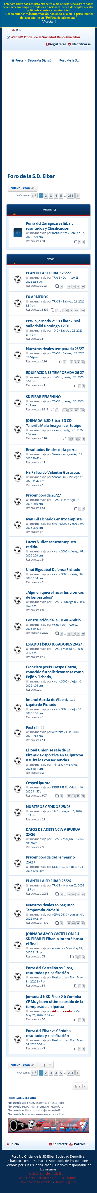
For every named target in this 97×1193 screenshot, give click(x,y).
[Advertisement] (48, 119)
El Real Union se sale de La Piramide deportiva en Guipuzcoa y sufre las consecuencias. (54, 755)
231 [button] (70, 195)
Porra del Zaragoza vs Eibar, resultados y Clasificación (49, 226)
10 (83, 362)
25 (73, 286)
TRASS (56, 277)
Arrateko (57, 732)
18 (69, 796)
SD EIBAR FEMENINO (43, 396)
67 (69, 894)
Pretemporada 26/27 (43, 495)
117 (76, 310)
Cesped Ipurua (38, 782)
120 (76, 410)
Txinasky (57, 765)
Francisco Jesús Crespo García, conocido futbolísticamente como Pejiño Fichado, (55, 671)
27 (83, 286)
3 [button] (51, 195)
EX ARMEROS (37, 296)
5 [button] (61, 195)
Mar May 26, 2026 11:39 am (53, 1013)
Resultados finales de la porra (51, 449)
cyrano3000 (59, 524)
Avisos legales (65, 1182)
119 (70, 410)
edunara (57, 948)
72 (69, 633)
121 (82, 410)
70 (83, 894)
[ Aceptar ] (48, 21)
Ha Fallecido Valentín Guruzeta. (53, 472)
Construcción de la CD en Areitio (53, 620)
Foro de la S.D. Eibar (31, 176)
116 (70, 310)
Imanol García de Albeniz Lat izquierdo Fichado (50, 702)
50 (83, 923)
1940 (55, 330)
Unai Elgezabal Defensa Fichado (53, 569)
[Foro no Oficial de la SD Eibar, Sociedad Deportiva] (49, 1125)
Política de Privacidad (37, 1182)
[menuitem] (16, 30)
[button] (34, 196)
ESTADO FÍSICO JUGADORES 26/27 (54, 644)
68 (73, 894)
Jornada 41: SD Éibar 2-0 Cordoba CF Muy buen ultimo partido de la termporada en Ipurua (54, 1001)
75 (83, 633)
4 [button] (56, 195)
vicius (55, 430)
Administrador (62, 1011)
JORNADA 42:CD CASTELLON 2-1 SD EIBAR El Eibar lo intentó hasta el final (54, 938)
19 (73, 796)
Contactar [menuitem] (60, 1144)
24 (69, 286)
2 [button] (46, 195)
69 (78, 894)
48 (73, 923)
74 (78, 633)
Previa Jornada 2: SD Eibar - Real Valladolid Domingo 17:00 (53, 323)
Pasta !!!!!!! (35, 727)
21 (83, 796)
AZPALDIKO (59, 914)
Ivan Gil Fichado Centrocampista (54, 519)
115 (65, 310)
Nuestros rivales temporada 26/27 (55, 348)
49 (78, 923)
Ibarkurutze (59, 233)
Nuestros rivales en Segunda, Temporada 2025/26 (51, 907)
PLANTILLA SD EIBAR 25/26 (48, 880)
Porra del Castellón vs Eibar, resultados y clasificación (49, 970)
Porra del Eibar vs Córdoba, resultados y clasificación (49, 1033)
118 (82, 310)
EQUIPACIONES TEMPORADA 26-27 (55, 372)
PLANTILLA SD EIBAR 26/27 (48, 272)
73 (73, 633)
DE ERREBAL (60, 787)
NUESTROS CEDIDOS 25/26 (48, 806)
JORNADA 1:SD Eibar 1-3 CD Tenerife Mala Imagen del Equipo (53, 423)
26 (78, 286)
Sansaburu (59, 454)
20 (78, 796)
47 (69, 923)
